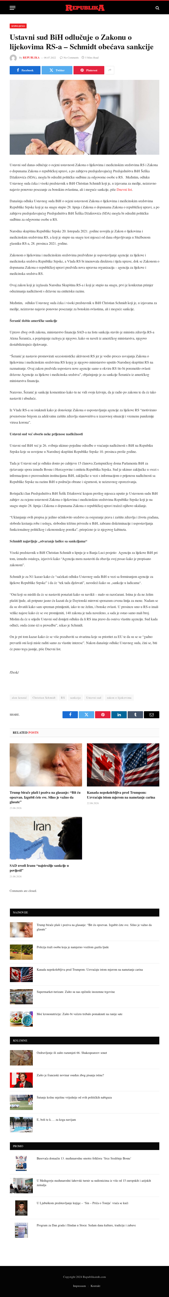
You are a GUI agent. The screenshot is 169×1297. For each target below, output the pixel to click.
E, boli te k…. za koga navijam (56, 1119)
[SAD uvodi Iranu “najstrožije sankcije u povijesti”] (46, 838)
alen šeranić (19, 698)
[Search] (157, 8)
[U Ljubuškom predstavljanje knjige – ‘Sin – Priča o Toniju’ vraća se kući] (21, 1208)
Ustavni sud (93, 698)
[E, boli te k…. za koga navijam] (21, 1124)
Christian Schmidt (44, 698)
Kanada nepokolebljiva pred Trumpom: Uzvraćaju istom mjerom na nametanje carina (121, 795)
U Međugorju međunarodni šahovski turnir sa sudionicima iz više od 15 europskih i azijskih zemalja (94, 1182)
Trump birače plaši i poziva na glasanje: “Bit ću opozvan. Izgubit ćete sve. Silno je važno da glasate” (45, 797)
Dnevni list (124, 189)
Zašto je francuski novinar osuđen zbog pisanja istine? (70, 1075)
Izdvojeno (18, 26)
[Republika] (85, 8)
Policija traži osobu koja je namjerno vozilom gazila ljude (73, 947)
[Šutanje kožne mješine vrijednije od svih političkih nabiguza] (21, 1102)
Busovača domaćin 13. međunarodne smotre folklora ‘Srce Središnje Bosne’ (84, 1158)
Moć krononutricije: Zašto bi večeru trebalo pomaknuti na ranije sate (79, 1014)
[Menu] (12, 8)
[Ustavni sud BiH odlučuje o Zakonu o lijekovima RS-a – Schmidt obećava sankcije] (84, 117)
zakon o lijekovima (119, 698)
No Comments (71, 57)
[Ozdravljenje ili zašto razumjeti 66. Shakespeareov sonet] (21, 1057)
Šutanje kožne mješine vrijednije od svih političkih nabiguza (74, 1097)
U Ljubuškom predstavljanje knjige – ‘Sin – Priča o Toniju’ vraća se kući (82, 1203)
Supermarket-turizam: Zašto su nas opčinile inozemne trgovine (76, 992)
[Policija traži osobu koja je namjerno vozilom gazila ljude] (21, 952)
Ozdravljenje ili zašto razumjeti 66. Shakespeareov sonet (72, 1053)
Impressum (79, 1286)
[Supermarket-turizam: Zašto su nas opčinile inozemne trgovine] (21, 996)
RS (63, 698)
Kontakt (95, 1286)
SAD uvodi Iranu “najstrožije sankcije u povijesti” (39, 868)
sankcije (75, 698)
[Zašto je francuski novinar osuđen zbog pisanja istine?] (21, 1080)
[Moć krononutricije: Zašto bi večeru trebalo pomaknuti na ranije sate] (21, 1019)
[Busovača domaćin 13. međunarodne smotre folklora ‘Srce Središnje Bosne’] (21, 1163)
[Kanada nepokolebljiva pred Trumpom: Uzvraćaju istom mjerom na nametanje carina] (123, 764)
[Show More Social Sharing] (109, 70)
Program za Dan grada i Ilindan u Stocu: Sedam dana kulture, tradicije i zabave (86, 1225)
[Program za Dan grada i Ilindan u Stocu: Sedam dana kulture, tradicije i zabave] (21, 1230)
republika (31, 57)
